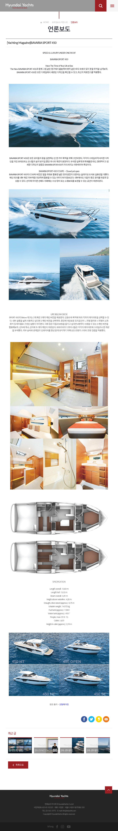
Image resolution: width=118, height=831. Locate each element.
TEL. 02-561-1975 (49, 811)
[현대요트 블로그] (50, 827)
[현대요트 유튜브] (69, 827)
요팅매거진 (64, 704)
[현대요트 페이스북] (57, 827)
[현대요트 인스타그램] (62, 827)
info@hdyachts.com (69, 811)
